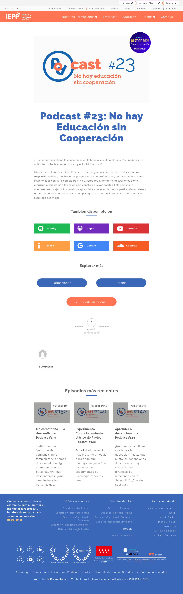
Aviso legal (23, 572)
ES (17, 8)
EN (6, 8)
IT (12, 8)
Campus (167, 17)
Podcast (115, 8)
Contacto (171, 8)
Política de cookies (80, 572)
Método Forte (54, 8)
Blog (127, 8)
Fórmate (126, 3)
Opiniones (140, 8)
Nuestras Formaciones (79, 17)
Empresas (110, 17)
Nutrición (129, 17)
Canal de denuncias (108, 572)
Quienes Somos (75, 8)
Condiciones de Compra (49, 572)
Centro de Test (97, 8)
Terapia (169, 3)
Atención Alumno (148, 3)
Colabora (156, 8)
